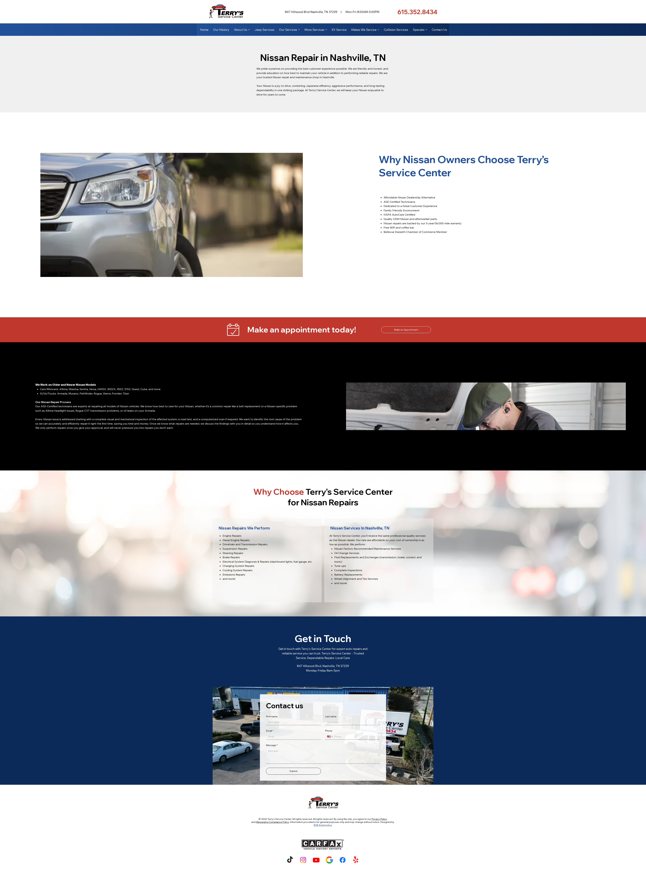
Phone (328, 730)
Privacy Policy (379, 819)
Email (270, 730)
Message (272, 745)
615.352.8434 (417, 12)
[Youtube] (316, 860)
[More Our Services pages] (299, 29)
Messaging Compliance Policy (272, 822)
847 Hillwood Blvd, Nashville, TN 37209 (323, 666)
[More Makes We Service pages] (378, 29)
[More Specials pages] (426, 29)
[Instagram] (303, 860)
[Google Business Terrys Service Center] (329, 860)
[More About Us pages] (249, 29)
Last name (330, 716)
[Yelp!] (356, 860)
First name (271, 716)
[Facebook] (343, 860)
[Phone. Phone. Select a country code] (330, 736)
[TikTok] (290, 860)
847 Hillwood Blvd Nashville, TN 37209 (311, 12)
